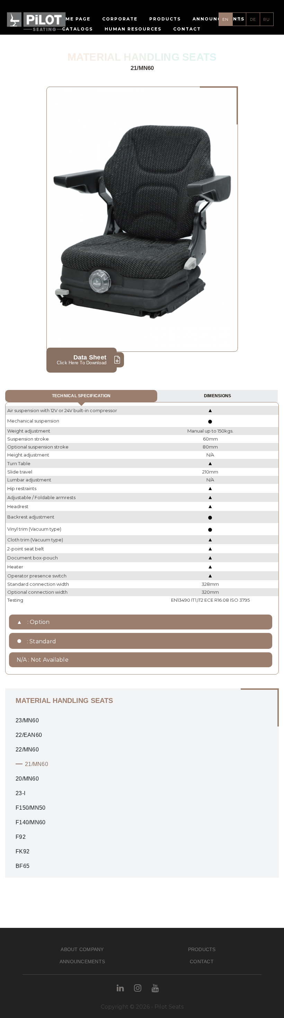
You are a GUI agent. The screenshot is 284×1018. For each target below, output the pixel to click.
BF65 (22, 866)
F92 (21, 837)
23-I (20, 793)
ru (266, 19)
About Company (82, 949)
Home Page (73, 18)
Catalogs (77, 29)
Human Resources (133, 29)
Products (202, 949)
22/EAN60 (29, 735)
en (225, 19)
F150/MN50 (30, 808)
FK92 (22, 851)
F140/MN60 (30, 822)
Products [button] (165, 18)
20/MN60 (27, 779)
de (253, 19)
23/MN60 (27, 720)
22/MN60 (27, 749)
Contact (202, 961)
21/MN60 (36, 764)
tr (239, 19)
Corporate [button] (119, 18)
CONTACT (187, 29)
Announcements (82, 961)
